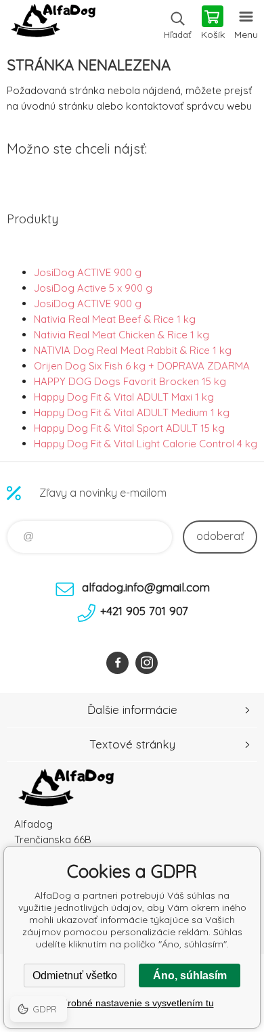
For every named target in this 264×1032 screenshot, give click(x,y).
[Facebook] (117, 663)
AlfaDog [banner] (53, 23)
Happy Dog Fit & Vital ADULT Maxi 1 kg (124, 396)
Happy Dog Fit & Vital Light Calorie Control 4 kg (145, 443)
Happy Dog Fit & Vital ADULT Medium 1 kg (131, 412)
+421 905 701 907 (144, 611)
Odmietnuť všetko (74, 975)
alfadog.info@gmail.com (146, 587)
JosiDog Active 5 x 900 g (93, 288)
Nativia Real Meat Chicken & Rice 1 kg (121, 334)
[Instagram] (146, 663)
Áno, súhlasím (190, 975)
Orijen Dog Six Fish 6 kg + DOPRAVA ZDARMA (142, 365)
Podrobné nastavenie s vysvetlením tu (132, 1002)
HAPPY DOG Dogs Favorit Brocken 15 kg (130, 381)
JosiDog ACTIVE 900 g (87, 272)
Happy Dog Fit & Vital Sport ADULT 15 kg (129, 428)
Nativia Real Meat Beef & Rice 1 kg (115, 319)
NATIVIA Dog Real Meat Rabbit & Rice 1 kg (133, 350)
